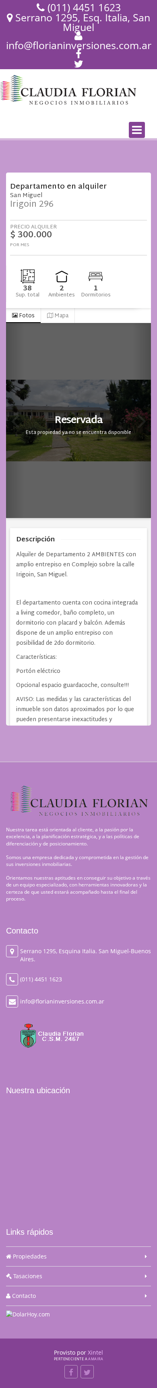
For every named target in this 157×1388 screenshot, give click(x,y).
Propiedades (29, 1256)
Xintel (95, 1352)
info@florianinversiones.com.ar (78, 45)
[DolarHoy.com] (28, 1314)
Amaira (95, 1358)
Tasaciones (27, 1276)
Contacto (23, 1296)
